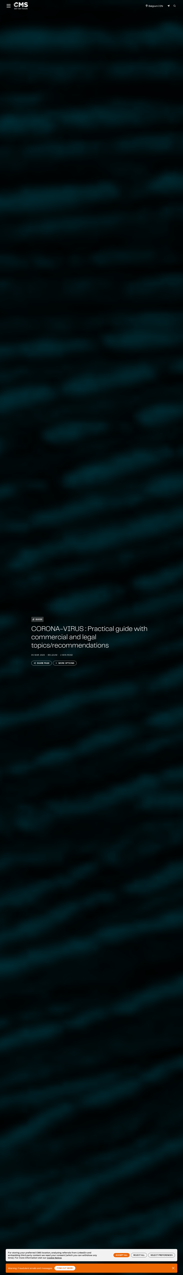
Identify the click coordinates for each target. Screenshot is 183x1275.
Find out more (65, 1268)
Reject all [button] (138, 1255)
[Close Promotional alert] (173, 1268)
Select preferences (162, 1255)
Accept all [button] (121, 1255)
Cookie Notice (54, 1257)
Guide (39, 619)
